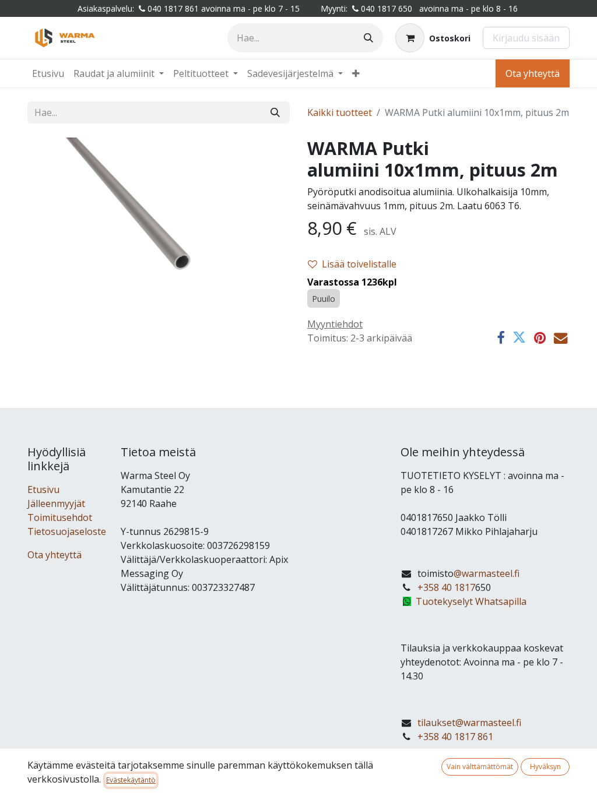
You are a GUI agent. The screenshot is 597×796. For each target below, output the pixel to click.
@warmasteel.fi (486, 573)
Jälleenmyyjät (56, 503)
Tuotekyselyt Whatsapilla (471, 601)
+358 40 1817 (446, 587)
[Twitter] (519, 337)
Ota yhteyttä (532, 73)
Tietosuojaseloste (66, 531)
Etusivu (43, 489)
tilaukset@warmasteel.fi (469, 722)
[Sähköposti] (560, 337)
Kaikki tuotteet (339, 112)
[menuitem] (48, 73)
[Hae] (368, 37)
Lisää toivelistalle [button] (359, 264)
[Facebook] (500, 337)
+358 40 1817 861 (455, 736)
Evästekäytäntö (131, 780)
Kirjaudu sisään (526, 37)
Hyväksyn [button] (545, 767)
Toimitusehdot (59, 517)
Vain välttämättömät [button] (480, 767)
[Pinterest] (540, 337)
